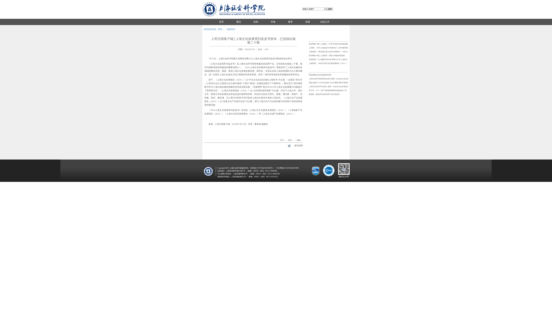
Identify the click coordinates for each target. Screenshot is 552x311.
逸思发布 (231, 29)
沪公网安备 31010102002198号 (287, 168)
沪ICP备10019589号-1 (266, 168)
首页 (220, 29)
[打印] (289, 146)
